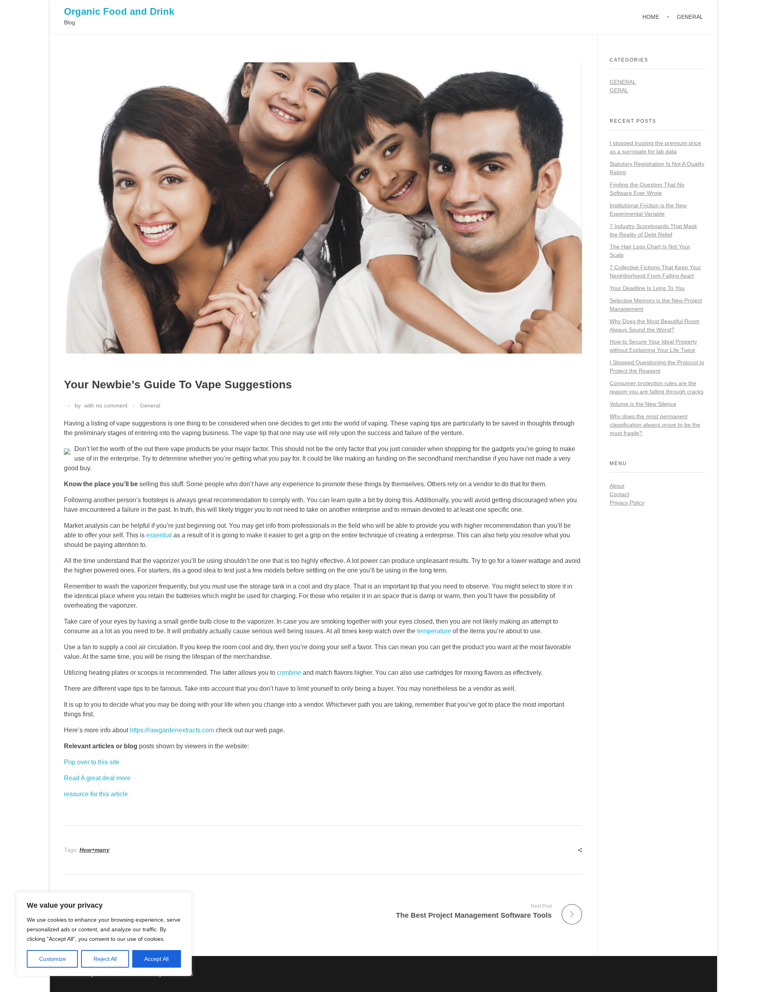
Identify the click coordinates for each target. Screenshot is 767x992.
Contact (619, 494)
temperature (434, 631)
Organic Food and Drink (119, 11)
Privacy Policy (627, 502)
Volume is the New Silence (643, 404)
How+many (94, 850)
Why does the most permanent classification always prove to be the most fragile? (655, 424)
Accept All (156, 959)
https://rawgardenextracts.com (172, 730)
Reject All (105, 959)
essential (159, 535)
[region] (104, 934)
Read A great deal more (97, 778)
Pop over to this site (91, 762)
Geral (619, 90)
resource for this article (96, 794)
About (617, 486)
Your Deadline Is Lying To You (647, 288)
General (150, 405)
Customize (52, 959)
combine (289, 672)
